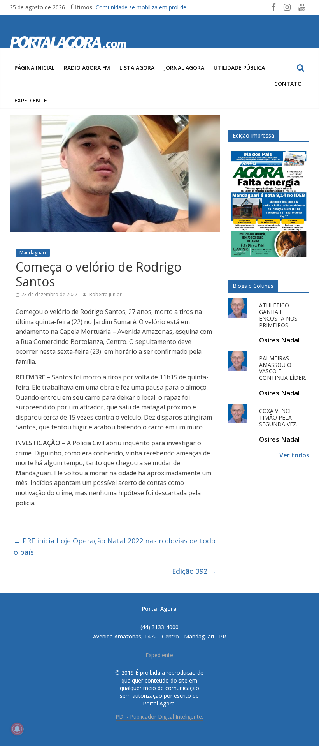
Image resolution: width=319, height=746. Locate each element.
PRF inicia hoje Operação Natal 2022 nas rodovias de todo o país (115, 546)
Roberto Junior (105, 294)
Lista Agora (136, 67)
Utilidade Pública (239, 67)
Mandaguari (32, 252)
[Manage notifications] (17, 729)
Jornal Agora (184, 67)
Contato (288, 83)
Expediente (30, 100)
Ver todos (294, 455)
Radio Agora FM (87, 67)
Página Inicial (34, 67)
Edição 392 (194, 571)
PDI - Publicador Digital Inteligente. (159, 716)
